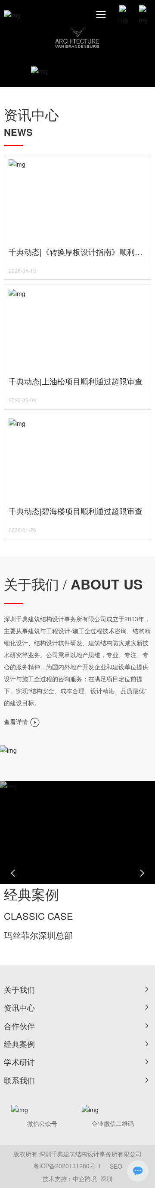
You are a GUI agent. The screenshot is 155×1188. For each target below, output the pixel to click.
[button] (13, 873)
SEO (116, 1166)
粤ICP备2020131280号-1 (67, 1165)
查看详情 (17, 721)
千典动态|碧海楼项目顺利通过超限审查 (76, 510)
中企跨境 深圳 (92, 1178)
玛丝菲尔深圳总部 (38, 935)
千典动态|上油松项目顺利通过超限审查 (76, 380)
